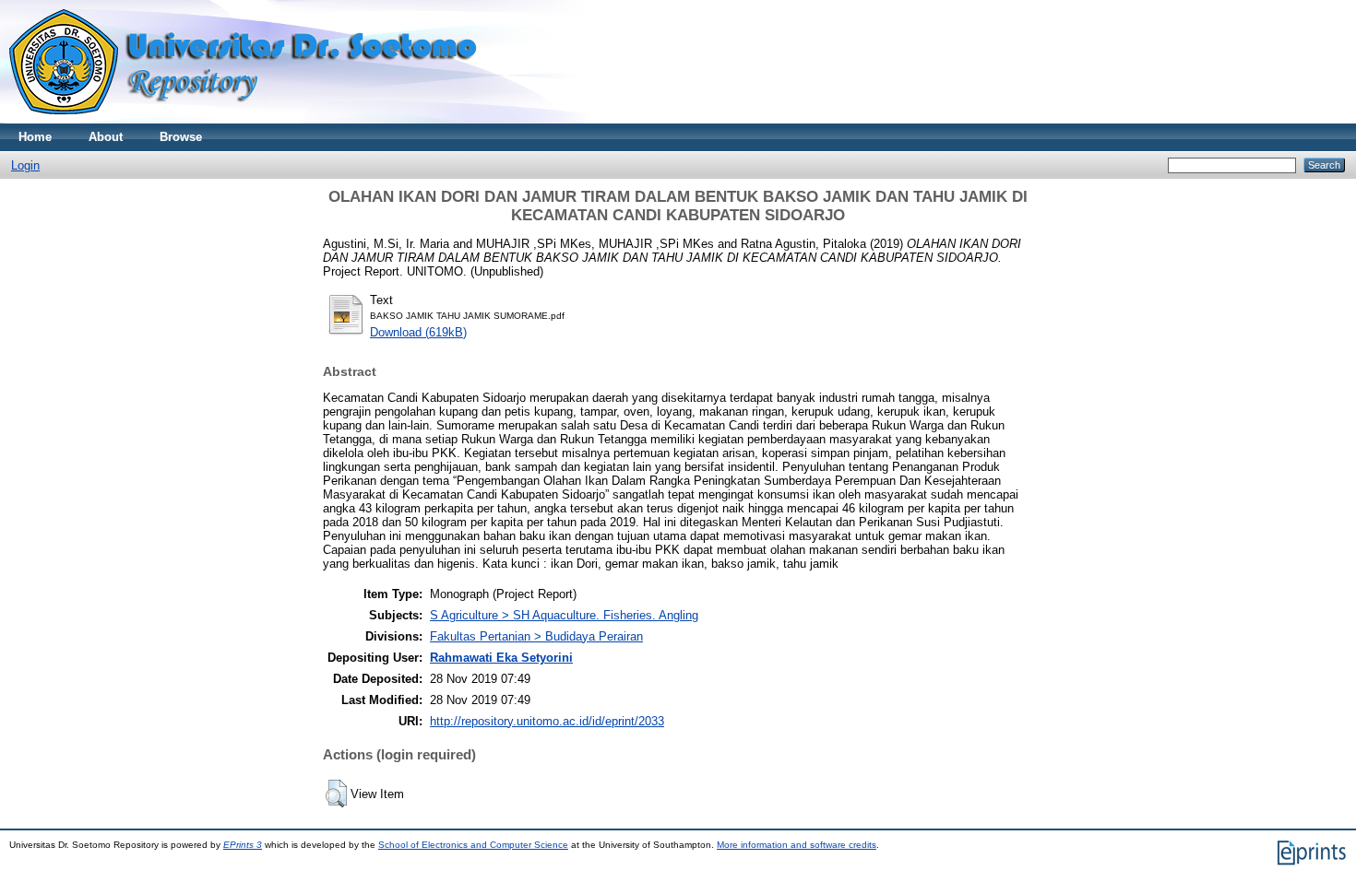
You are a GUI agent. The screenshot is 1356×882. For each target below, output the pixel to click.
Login (25, 165)
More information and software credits (796, 845)
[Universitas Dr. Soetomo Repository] (254, 119)
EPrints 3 (242, 845)
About (106, 137)
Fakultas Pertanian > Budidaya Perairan (536, 636)
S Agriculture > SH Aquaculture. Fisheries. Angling (564, 615)
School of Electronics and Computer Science (473, 845)
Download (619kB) (418, 332)
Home (35, 137)
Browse (181, 137)
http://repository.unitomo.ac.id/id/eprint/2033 (547, 721)
